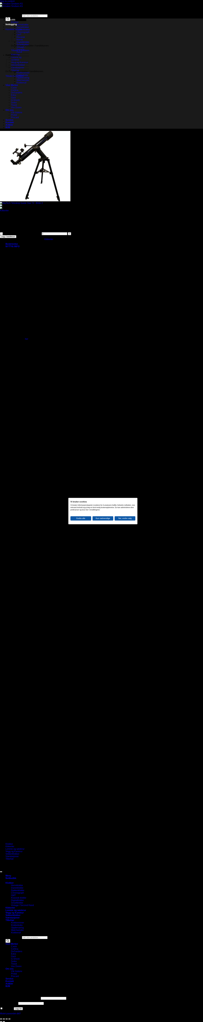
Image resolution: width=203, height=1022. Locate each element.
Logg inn (18, 1009)
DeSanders (16, 92)
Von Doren (16, 107)
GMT (13, 895)
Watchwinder (23, 80)
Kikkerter (15, 54)
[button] (11, 24)
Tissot (14, 105)
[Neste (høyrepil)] (4, 1021)
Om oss (10, 110)
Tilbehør (15, 70)
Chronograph (23, 32)
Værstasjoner (17, 67)
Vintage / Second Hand (21, 49)
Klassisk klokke (18, 898)
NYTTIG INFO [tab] (12, 246)
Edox (13, 95)
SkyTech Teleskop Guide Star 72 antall (22, 233)
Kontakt (10, 122)
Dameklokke (23, 27)
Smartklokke (23, 44)
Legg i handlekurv (8, 237)
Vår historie (16, 112)
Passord (9, 1003)
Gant (13, 97)
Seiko (14, 102)
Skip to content (7, 1)
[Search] (8, 941)
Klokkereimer (23, 73)
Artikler (9, 125)
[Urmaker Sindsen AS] (11, 4)
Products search (14, 15)
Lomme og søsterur (16, 58)
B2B (8, 127)
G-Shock (15, 100)
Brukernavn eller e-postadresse (20, 998)
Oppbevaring (23, 78)
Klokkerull (21, 82)
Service (9, 120)
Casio (14, 87)
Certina (14, 90)
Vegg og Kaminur (19, 62)
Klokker (15, 22)
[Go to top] (1, 871)
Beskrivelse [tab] (12, 244)
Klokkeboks (22, 75)
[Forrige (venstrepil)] (1, 1021)
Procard (15, 117)
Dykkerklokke (23, 29)
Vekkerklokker (18, 65)
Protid (14, 115)
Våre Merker (12, 85)
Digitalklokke (23, 42)
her (26, 339)
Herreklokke (22, 24)
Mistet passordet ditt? (10, 1013)
